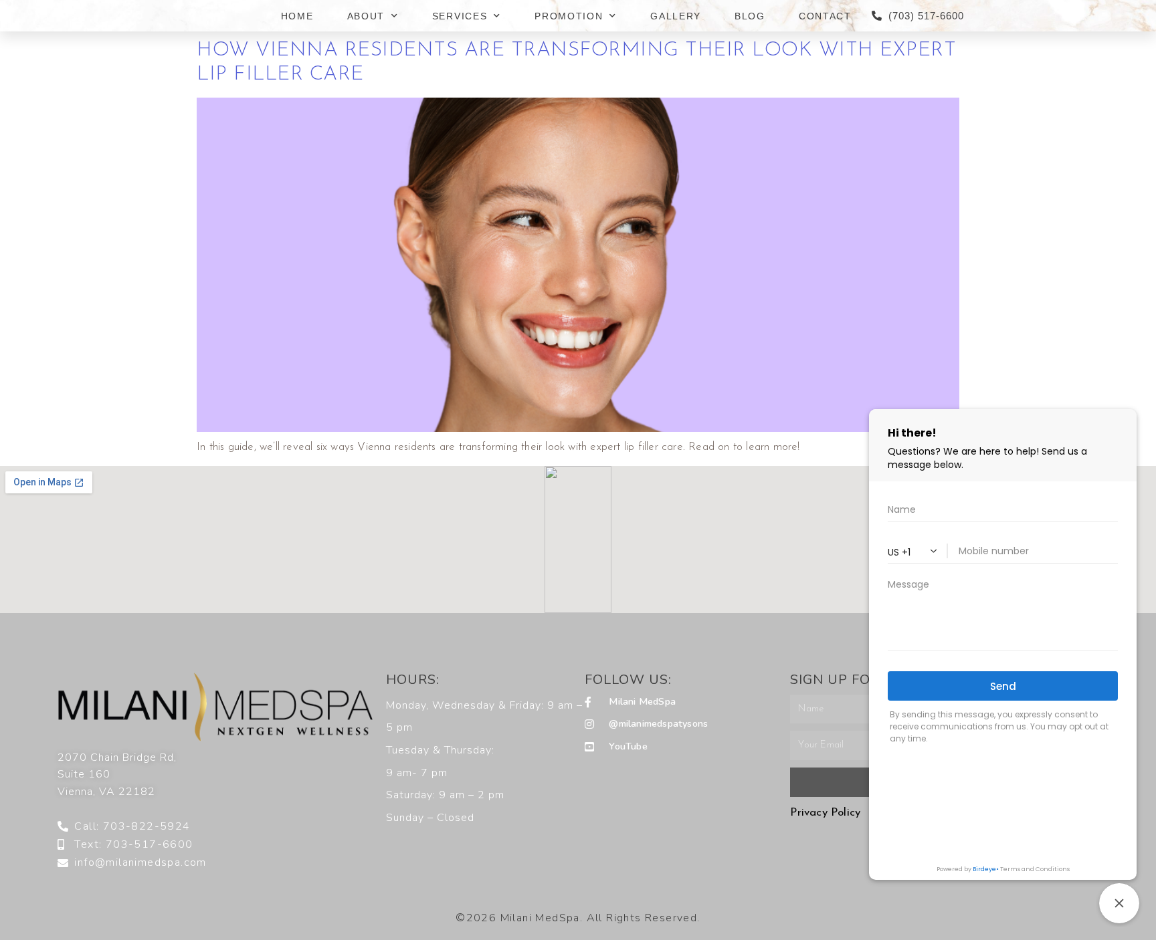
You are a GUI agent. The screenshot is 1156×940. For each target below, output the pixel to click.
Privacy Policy (825, 812)
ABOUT (366, 16)
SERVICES (460, 16)
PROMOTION (569, 16)
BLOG (750, 16)
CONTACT (825, 16)
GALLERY (675, 16)
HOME (297, 16)
